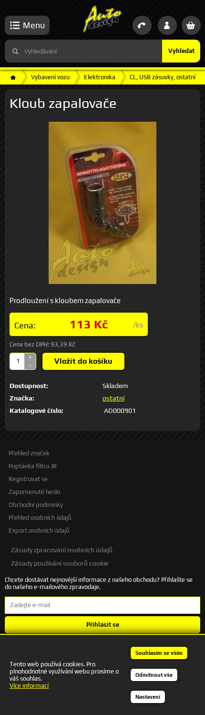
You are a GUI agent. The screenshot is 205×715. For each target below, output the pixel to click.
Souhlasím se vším (159, 653)
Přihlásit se (102, 624)
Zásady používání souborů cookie (59, 563)
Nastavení (147, 697)
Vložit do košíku (83, 361)
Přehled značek (29, 453)
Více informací (29, 685)
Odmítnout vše (154, 675)
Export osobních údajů (39, 530)
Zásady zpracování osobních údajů (62, 550)
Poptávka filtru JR (33, 466)
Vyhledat (181, 50)
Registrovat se (28, 479)
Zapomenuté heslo (34, 491)
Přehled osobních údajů (40, 517)
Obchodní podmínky (36, 504)
